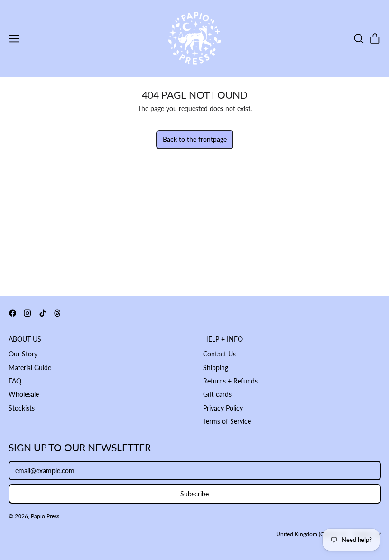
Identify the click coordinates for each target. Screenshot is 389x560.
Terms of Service (227, 421)
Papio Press (45, 516)
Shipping (215, 368)
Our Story (23, 354)
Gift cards (217, 394)
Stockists (22, 408)
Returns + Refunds (230, 381)
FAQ (15, 381)
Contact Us (219, 354)
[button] (358, 39)
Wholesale (24, 394)
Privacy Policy (223, 408)
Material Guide (30, 368)
